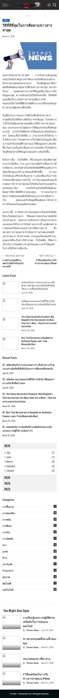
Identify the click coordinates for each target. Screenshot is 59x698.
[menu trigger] (6, 5)
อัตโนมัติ (6, 583)
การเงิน (6, 532)
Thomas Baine (32, 630)
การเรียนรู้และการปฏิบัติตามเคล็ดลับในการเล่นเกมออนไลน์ (39, 622)
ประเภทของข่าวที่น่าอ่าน (36, 659)
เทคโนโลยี (7, 589)
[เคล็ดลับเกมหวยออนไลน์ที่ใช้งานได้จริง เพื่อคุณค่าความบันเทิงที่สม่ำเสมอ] (10, 305)
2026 (7, 446)
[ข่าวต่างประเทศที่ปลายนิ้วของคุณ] (11, 643)
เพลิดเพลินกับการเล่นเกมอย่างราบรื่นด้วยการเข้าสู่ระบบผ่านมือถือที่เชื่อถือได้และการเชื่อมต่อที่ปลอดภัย (38, 285)
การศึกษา (7, 525)
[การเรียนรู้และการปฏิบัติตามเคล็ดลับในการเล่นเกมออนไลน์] (11, 622)
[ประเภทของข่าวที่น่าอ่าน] (11, 661)
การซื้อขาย (8, 506)
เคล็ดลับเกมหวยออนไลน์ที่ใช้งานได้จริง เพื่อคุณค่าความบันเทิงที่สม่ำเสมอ (38, 302)
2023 (7, 489)
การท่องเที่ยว (8, 513)
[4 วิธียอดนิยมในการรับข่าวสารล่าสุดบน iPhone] (11, 678)
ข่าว (6, 20)
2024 (7, 483)
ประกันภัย (7, 564)
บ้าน (4, 557)
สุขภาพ (6, 577)
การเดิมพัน (7, 538)
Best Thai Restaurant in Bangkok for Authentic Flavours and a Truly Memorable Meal (37, 341)
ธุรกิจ (5, 551)
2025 (7, 477)
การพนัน (6, 519)
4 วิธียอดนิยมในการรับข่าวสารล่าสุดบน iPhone (36, 676)
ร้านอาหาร (7, 570)
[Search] (55, 5)
